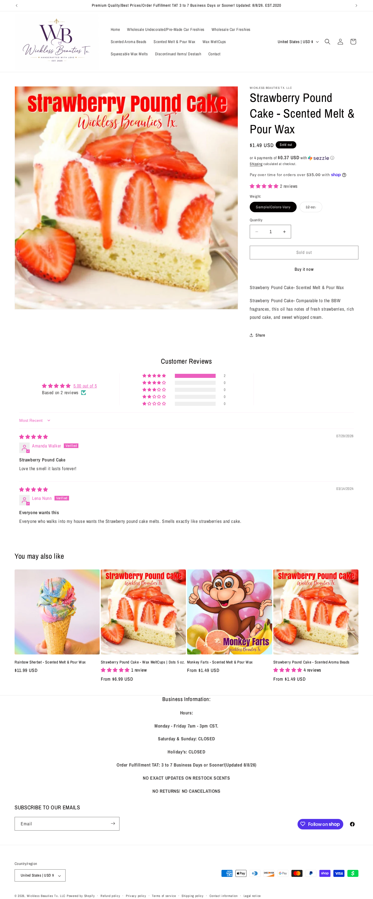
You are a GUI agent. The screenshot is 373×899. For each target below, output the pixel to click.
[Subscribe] (112, 823)
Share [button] (260, 335)
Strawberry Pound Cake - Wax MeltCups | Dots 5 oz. (143, 661)
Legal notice (252, 896)
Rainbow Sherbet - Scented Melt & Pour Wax (50, 661)
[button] (327, 41)
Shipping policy (193, 896)
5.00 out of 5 (85, 386)
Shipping (256, 164)
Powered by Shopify (81, 896)
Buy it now (304, 269)
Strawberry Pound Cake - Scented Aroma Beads (311, 661)
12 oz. (314, 208)
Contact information (224, 896)
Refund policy (110, 896)
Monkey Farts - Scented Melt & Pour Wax (220, 661)
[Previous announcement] (16, 5)
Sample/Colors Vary (276, 208)
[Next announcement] (356, 5)
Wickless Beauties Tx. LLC (46, 896)
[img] (33, 436)
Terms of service (164, 896)
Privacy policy (136, 896)
